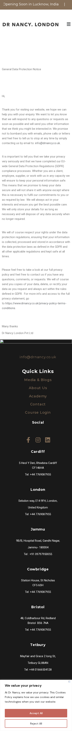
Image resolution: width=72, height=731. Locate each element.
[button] (68, 24)
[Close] (69, 681)
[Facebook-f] (28, 438)
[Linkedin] (47, 438)
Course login (38, 412)
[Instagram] (38, 438)
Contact (38, 404)
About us (38, 388)
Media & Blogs (37, 380)
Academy (38, 396)
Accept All (36, 713)
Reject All (36, 723)
